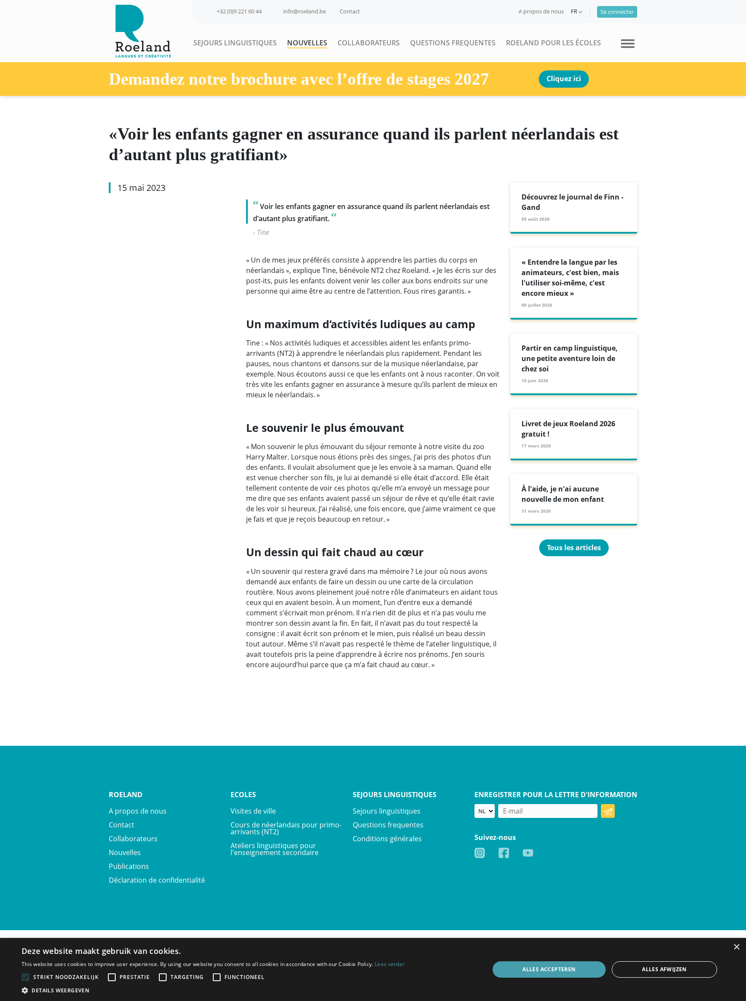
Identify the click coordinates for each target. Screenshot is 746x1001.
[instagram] (479, 852)
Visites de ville (253, 811)
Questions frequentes (453, 43)
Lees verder (390, 964)
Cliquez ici (564, 78)
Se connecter (617, 12)
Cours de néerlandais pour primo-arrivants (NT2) (286, 828)
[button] (213, 990)
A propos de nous (541, 11)
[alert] (373, 969)
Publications (129, 866)
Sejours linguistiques (235, 43)
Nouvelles (307, 43)
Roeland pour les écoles (553, 43)
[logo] (140, 30)
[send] (608, 811)
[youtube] (528, 852)
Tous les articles (574, 547)
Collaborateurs (369, 43)
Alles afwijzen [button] (664, 969)
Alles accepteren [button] (548, 969)
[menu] (627, 42)
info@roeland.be (304, 11)
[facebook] (504, 852)
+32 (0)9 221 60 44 (239, 11)
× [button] (736, 947)
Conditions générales (387, 838)
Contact (350, 11)
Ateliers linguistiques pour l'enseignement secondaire (275, 849)
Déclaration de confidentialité (157, 880)
